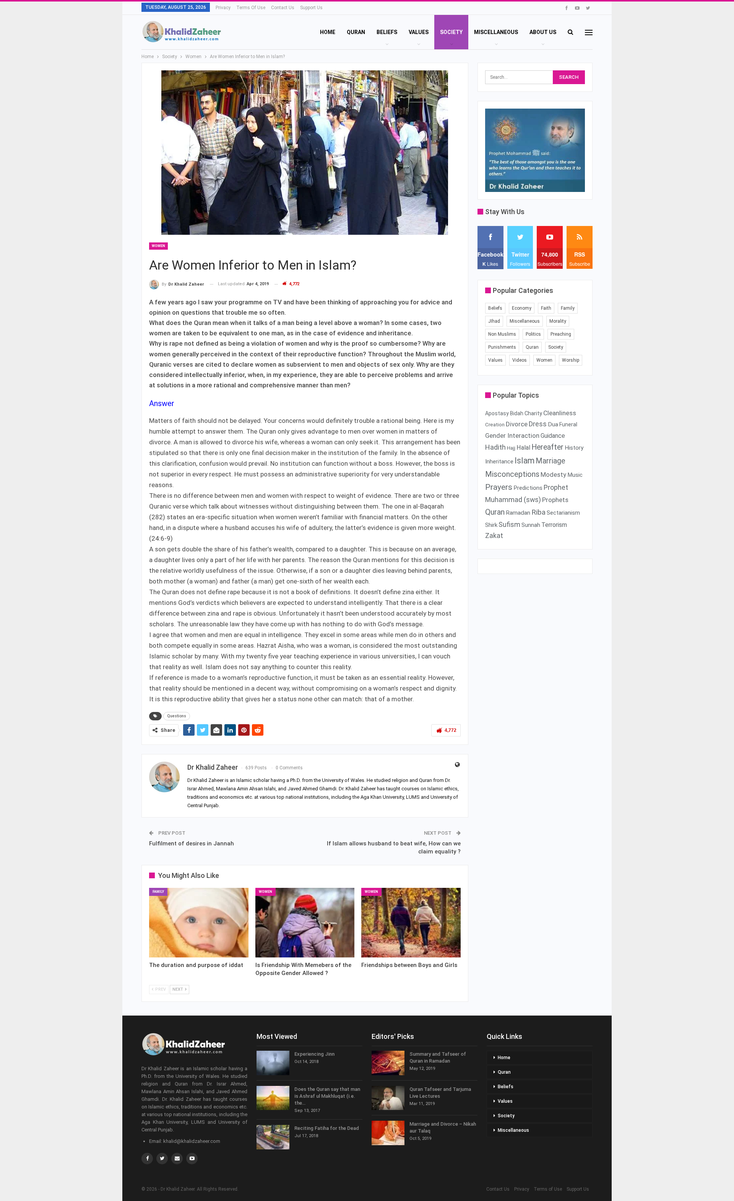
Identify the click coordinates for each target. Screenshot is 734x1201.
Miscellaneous (496, 32)
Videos (519, 360)
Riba (538, 512)
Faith (546, 308)
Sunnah (530, 525)
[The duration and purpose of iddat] (198, 922)
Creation (495, 424)
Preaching (560, 334)
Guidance (553, 435)
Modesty (553, 474)
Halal (523, 447)
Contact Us (282, 7)
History (574, 447)
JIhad (494, 321)
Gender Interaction (512, 435)
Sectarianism (563, 512)
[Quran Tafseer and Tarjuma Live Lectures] (388, 1098)
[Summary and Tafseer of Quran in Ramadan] (388, 1063)
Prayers (498, 487)
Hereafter (547, 447)
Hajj (511, 448)
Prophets (555, 500)
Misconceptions (512, 474)
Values (419, 32)
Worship (570, 360)
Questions (176, 716)
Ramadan (518, 512)
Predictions (527, 487)
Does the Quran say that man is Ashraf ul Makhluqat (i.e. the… (327, 1096)
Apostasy (497, 413)
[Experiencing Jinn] (273, 1063)
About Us (542, 32)
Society (451, 32)
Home (327, 32)
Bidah (516, 413)
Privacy (223, 7)
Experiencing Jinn (314, 1054)
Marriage (550, 461)
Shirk (491, 525)
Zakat (494, 536)
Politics (533, 334)
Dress (538, 424)
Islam (524, 460)
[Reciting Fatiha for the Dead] (273, 1137)
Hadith (495, 447)
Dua (553, 424)
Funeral (568, 424)
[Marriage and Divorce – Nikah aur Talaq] (388, 1133)
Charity (533, 413)
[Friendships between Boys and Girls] (411, 922)
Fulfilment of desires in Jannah (191, 843)
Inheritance (499, 461)
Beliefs (387, 32)
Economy (521, 308)
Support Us (311, 7)
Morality (557, 321)
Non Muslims (502, 334)
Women (158, 246)
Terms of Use (250, 7)
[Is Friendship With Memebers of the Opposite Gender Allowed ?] (305, 922)
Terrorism (554, 524)
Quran (356, 32)
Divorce (517, 424)
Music (575, 474)
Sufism (509, 524)
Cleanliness (559, 413)
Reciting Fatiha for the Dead (326, 1128)
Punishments (502, 347)
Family (158, 892)
